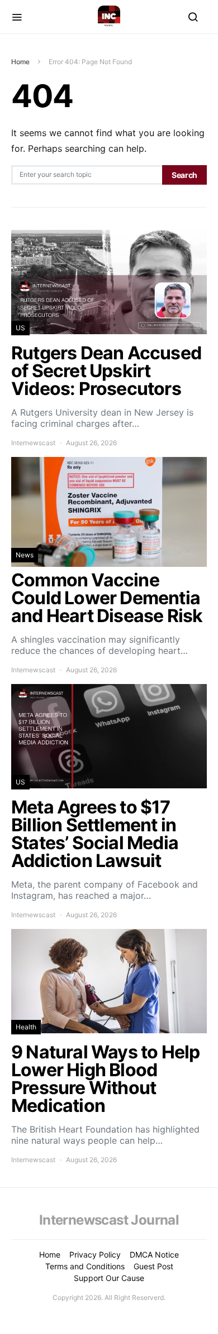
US (20, 328)
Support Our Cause (109, 1278)
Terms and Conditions (85, 1266)
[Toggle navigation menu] (16, 17)
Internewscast (33, 443)
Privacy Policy (95, 1254)
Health (26, 1027)
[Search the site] (192, 16)
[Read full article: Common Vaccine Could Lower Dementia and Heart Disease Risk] (109, 566)
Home (20, 61)
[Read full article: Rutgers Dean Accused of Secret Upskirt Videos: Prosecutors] (109, 339)
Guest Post (153, 1266)
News (25, 555)
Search (184, 175)
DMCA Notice (154, 1254)
